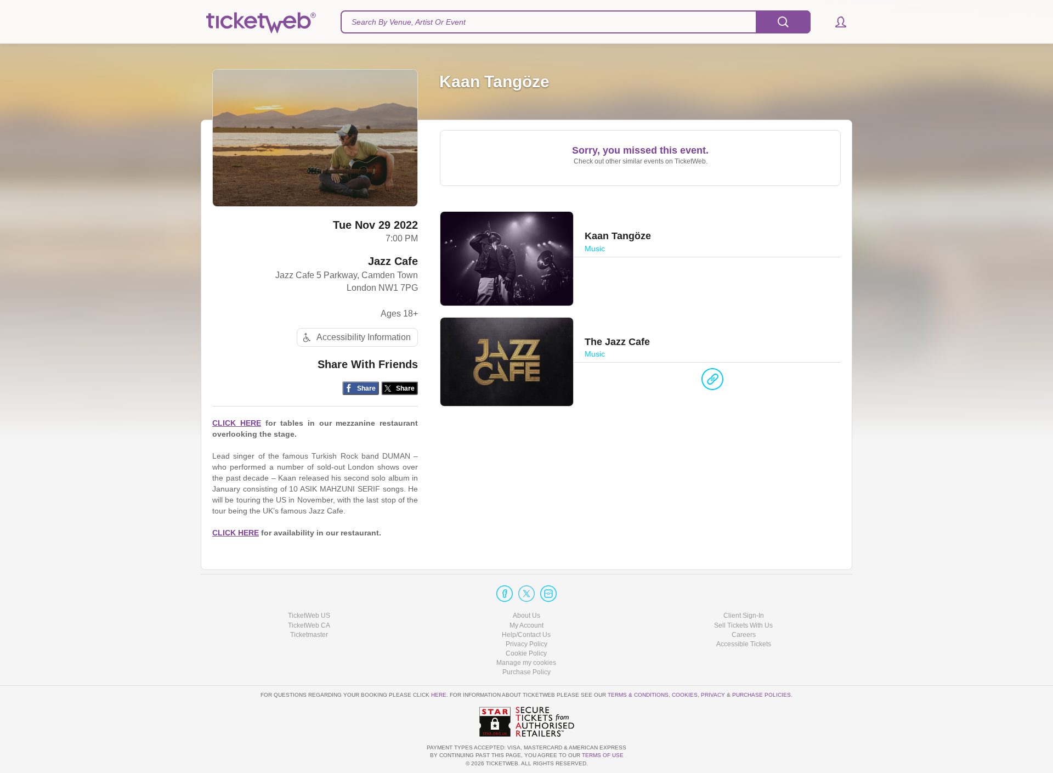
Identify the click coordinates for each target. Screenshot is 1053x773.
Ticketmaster (309, 635)
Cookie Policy (526, 653)
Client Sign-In (743, 615)
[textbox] (576, 21)
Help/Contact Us (526, 635)
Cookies (685, 695)
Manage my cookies (526, 663)
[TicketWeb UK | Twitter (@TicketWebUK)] (526, 593)
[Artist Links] (712, 382)
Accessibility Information (363, 337)
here (438, 695)
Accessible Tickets (743, 644)
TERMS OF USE (603, 755)
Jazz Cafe (393, 261)
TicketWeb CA (309, 625)
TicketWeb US (309, 615)
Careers (744, 635)
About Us (526, 615)
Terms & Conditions (638, 695)
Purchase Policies (761, 695)
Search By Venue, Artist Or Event (409, 22)
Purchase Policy (526, 672)
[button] (835, 22)
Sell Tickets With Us (743, 625)
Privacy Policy (526, 644)
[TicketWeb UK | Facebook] (504, 593)
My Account (526, 625)
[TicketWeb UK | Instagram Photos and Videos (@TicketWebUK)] (548, 593)
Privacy (713, 695)
